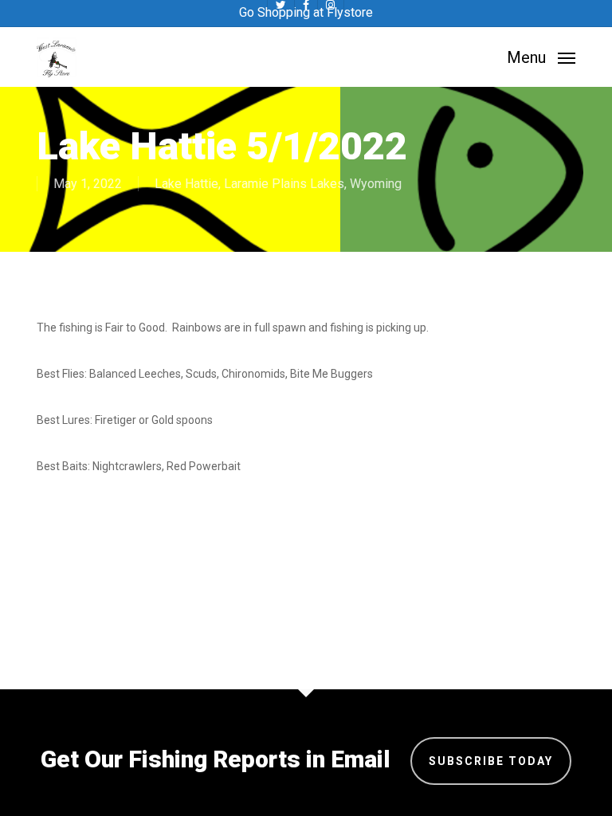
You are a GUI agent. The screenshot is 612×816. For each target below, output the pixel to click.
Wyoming (376, 183)
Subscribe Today (491, 761)
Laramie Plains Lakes (284, 183)
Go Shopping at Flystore (306, 12)
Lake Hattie (186, 183)
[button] (541, 56)
